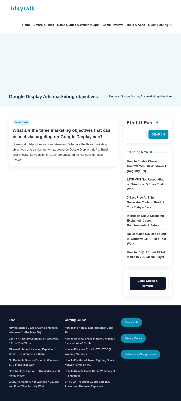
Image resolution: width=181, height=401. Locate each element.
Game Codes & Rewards (148, 283)
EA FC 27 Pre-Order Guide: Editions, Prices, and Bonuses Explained (87, 384)
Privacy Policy (133, 338)
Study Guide (21, 122)
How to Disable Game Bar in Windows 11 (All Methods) (90, 373)
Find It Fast (140, 122)
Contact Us (131, 322)
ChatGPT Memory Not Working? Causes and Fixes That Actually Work (34, 384)
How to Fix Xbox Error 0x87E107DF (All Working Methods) (89, 351)
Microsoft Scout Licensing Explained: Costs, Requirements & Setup (32, 351)
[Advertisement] (90, 65)
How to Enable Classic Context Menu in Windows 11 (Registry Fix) (33, 330)
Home (113, 96)
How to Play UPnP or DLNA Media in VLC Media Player (34, 373)
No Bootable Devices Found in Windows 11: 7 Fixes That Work (34, 362)
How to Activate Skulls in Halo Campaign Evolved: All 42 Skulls (90, 341)
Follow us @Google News (140, 354)
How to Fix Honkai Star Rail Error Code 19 (89, 330)
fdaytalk (23, 8)
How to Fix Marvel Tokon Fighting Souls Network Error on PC (89, 362)
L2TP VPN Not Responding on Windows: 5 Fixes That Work (34, 341)
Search (158, 134)
